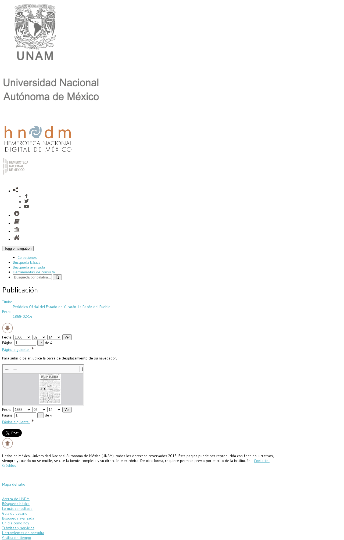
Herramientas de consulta (34, 272)
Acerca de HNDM (16, 498)
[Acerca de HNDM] (16, 231)
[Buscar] (57, 277)
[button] (15, 191)
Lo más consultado (17, 508)
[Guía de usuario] (16, 223)
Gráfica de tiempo (16, 537)
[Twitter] (26, 201)
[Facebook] (26, 196)
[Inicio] (38, 153)
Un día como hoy (15, 523)
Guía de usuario (14, 513)
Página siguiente (16, 349)
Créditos (9, 465)
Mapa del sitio (13, 484)
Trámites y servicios (18, 527)
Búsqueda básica (26, 262)
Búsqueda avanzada (29, 267)
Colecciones (27, 257)
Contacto (262, 460)
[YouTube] (26, 207)
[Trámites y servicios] (16, 215)
